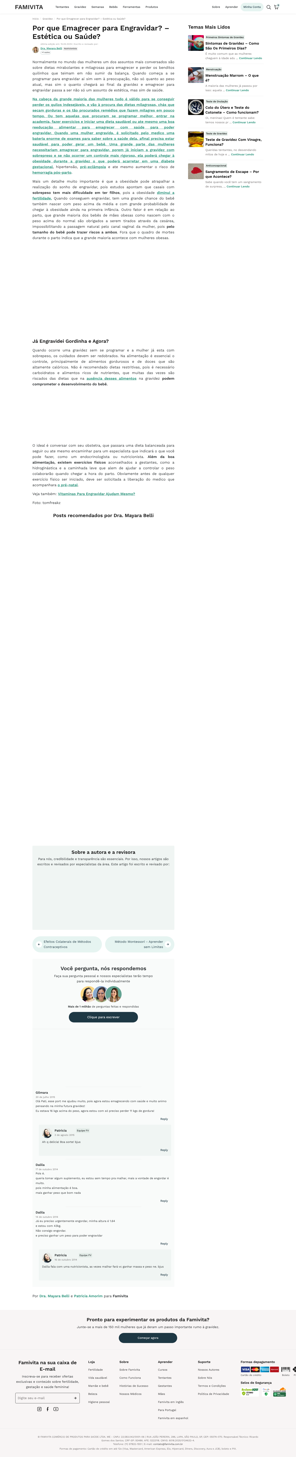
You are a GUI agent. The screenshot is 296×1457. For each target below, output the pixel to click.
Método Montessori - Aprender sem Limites (139, 944)
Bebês (113, 7)
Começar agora (148, 1338)
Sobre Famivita (129, 1369)
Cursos (162, 1369)
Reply (164, 1119)
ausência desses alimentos (112, 378)
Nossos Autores (208, 1369)
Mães (161, 1394)
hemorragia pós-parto (51, 172)
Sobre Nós (205, 1378)
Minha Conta (252, 7)
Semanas (97, 7)
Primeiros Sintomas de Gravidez (225, 37)
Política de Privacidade (213, 1394)
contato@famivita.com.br (168, 1444)
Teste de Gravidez (216, 133)
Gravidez (80, 7)
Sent (76, 1398)
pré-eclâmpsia (93, 167)
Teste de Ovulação (217, 101)
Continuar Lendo (250, 58)
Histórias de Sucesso (133, 1386)
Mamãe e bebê (98, 1386)
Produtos (152, 7)
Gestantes (165, 1386)
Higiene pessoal (99, 1402)
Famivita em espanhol (173, 1418)
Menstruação (213, 69)
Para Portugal (167, 1410)
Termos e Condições (212, 1386)
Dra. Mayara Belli (51, 48)
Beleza (92, 1394)
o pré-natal (68, 485)
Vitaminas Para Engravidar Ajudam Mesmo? (96, 494)
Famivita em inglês (171, 1402)
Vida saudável (97, 1378)
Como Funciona (130, 1378)
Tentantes (62, 7)
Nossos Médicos (130, 1394)
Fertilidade (95, 1369)
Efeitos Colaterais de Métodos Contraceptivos (67, 944)
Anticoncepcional (216, 165)
